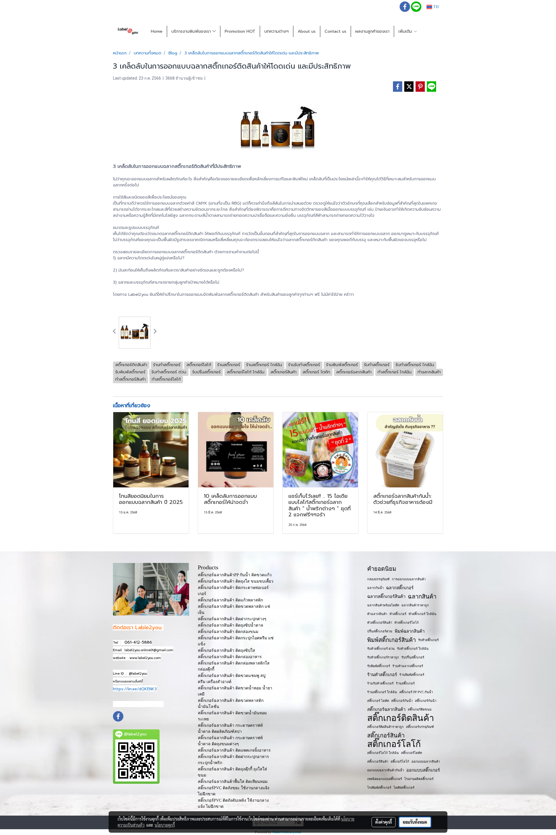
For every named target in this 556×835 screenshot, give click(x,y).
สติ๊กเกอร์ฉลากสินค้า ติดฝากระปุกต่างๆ (232, 619)
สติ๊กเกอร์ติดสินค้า (400, 718)
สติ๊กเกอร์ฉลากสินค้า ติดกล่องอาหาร (230, 657)
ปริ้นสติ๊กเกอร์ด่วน (379, 631)
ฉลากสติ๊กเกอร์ (400, 588)
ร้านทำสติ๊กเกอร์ (382, 674)
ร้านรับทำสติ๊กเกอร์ (380, 683)
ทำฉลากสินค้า (377, 614)
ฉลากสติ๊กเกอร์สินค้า (386, 596)
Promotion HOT (240, 31)
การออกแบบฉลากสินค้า (409, 579)
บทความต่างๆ (276, 31)
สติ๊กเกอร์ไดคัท (411, 753)
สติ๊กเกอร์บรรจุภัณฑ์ (420, 726)
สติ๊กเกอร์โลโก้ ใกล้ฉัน (383, 753)
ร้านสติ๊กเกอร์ (405, 683)
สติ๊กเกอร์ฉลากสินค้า (386, 709)
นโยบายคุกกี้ (165, 824)
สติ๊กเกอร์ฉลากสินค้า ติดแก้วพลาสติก (230, 600)
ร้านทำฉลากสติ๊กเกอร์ (407, 666)
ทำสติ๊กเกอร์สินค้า (379, 622)
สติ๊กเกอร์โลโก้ (394, 744)
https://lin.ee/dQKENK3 (135, 689)
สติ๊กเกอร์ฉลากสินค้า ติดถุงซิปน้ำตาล (230, 625)
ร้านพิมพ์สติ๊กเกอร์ (411, 674)
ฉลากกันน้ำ (375, 588)
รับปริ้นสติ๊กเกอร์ (412, 657)
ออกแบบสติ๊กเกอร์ (423, 770)
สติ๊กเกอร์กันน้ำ (402, 700)
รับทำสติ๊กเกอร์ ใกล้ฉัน (413, 648)
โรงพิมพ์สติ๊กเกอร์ (379, 787)
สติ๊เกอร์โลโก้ (400, 761)
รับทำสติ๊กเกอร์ (428, 640)
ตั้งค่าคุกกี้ (383, 822)
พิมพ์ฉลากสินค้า (410, 631)
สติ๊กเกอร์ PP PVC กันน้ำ (416, 692)
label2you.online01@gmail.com (149, 650)
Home (156, 31)
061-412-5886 (138, 642)
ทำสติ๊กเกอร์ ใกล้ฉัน (422, 614)
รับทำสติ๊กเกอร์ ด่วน (381, 648)
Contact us (335, 31)
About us (307, 31)
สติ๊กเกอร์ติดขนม (419, 709)
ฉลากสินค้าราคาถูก (415, 605)
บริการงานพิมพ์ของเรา (191, 31)
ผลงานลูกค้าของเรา (372, 31)
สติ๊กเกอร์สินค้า (386, 735)
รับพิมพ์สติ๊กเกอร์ (378, 666)
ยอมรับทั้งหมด (415, 822)
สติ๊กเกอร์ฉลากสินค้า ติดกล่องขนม (228, 632)
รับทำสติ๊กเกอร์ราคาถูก (383, 657)
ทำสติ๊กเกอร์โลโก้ (406, 622)
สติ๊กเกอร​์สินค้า (377, 761)
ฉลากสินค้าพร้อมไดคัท (383, 605)
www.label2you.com (145, 658)
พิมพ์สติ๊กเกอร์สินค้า (391, 640)
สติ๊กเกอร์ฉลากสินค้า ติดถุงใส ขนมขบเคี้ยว (235, 581)
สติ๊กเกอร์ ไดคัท (378, 700)
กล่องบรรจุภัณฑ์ (378, 579)
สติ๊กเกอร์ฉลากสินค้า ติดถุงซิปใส (226, 650)
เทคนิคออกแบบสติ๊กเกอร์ (384, 779)
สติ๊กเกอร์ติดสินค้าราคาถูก (385, 726)
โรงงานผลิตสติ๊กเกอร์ (419, 779)
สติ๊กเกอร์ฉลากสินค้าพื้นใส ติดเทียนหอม (233, 781)
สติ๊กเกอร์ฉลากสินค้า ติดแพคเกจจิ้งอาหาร (234, 750)
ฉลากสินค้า (422, 596)
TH (435, 7)
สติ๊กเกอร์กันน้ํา (425, 700)
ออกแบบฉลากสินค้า (425, 761)
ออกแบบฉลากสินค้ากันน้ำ (385, 770)
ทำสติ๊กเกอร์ (397, 614)
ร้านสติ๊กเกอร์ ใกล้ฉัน (382, 692)
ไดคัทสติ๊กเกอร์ (404, 787)
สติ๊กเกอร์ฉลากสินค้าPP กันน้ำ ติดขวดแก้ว (235, 575)
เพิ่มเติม (406, 31)
